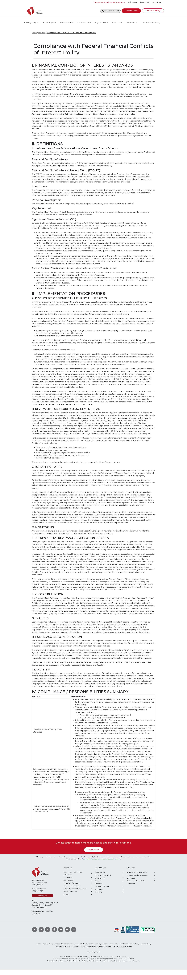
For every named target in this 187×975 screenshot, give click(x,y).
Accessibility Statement (85, 944)
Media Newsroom (70, 891)
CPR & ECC (131, 878)
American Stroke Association (137, 875)
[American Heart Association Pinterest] (74, 930)
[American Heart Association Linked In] (67, 930)
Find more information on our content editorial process (101, 859)
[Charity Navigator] (132, 930)
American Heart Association (137, 872)
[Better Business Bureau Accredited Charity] (122, 930)
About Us (41, 33)
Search (118, 11)
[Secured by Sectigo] (147, 930)
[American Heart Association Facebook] (34, 930)
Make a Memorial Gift (103, 875)
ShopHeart (99, 889)
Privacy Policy (48, 944)
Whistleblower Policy (63, 946)
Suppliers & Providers (103, 946)
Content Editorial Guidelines (83, 946)
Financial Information (71, 883)
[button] (131, 10)
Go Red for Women (102, 886)
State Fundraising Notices (122, 946)
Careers (66, 894)
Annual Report (69, 880)
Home (34, 33)
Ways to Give (100, 878)
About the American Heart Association (73, 873)
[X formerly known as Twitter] (48, 930)
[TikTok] (54, 930)
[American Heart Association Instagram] (41, 930)
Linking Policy (145, 944)
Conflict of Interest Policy (129, 944)
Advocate (98, 881)
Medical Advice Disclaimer (64, 944)
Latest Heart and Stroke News (75, 889)
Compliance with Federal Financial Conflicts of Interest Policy (71, 33)
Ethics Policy (113, 944)
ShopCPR (98, 892)
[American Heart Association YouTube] (61, 930)
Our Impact (68, 877)
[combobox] (108, 11)
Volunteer (98, 884)
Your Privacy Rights (93, 952)
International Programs (72, 886)
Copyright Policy (101, 944)
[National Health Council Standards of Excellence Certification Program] (117, 930)
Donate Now (93, 850)
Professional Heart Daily (135, 881)
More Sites (131, 884)
